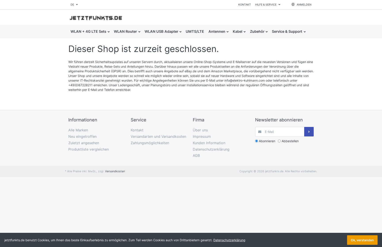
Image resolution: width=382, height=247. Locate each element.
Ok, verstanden (362, 240)
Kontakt (244, 4)
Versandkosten (115, 171)
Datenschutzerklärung (229, 240)
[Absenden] (309, 131)
